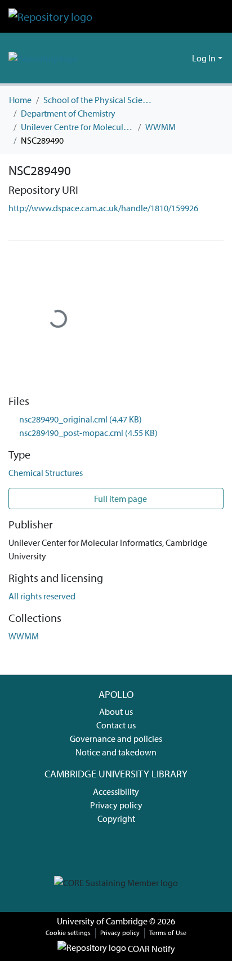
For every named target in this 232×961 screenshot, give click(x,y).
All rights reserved (41, 596)
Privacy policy (116, 805)
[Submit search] (165, 58)
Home (20, 99)
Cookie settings (68, 932)
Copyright (116, 818)
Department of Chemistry (68, 113)
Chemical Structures (45, 472)
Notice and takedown (116, 752)
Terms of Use (167, 932)
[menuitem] (182, 58)
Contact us (116, 725)
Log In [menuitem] (204, 58)
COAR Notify (150, 948)
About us (116, 711)
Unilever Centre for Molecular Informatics (77, 126)
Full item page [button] (119, 498)
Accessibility (116, 791)
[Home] (50, 16)
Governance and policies (116, 738)
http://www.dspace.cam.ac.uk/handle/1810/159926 (103, 207)
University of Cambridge (102, 921)
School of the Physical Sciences (99, 99)
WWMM (160, 126)
